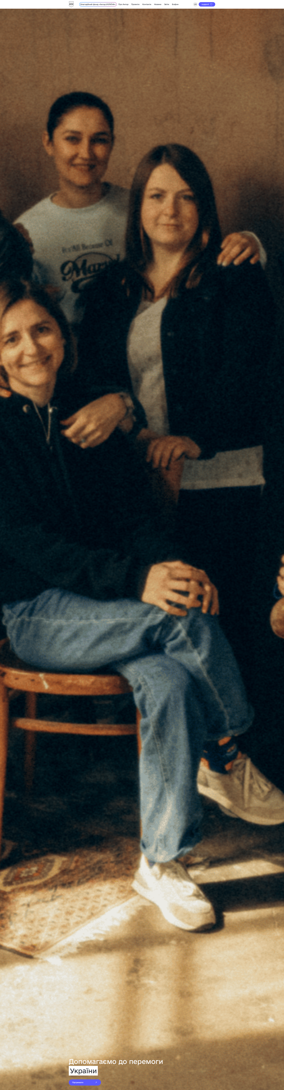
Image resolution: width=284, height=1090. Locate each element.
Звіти (166, 4)
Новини (157, 4)
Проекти (135, 4)
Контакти (146, 4)
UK (195, 4)
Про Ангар (123, 4)
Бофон (175, 4)
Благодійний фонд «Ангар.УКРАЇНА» (97, 4)
